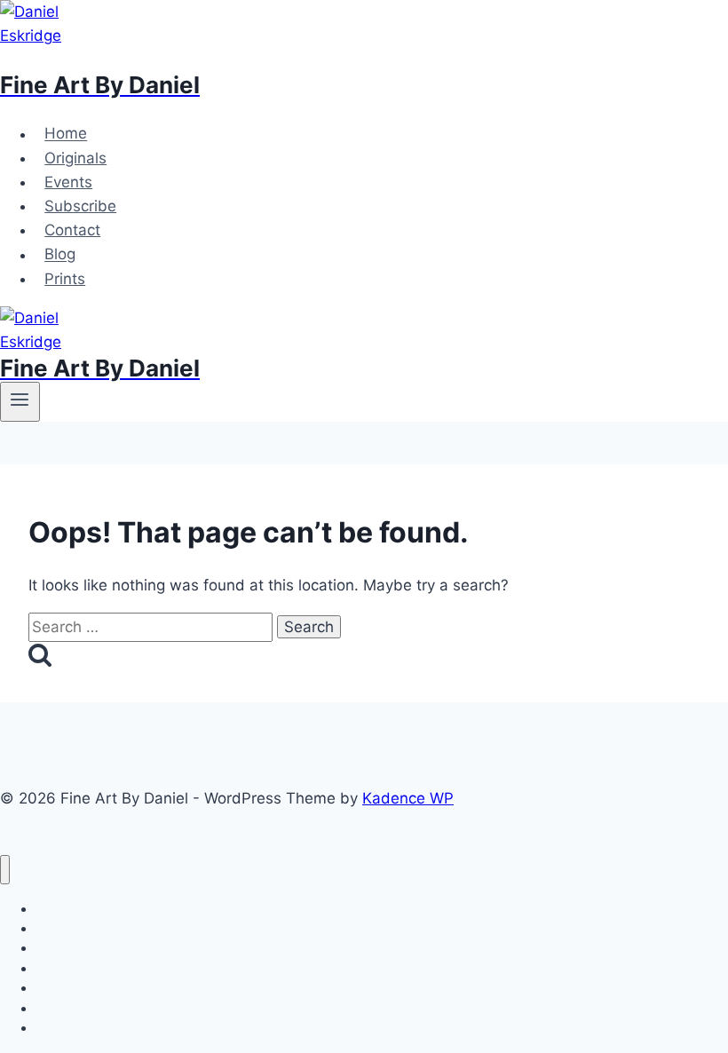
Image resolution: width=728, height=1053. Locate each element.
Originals (75, 158)
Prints (64, 279)
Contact (72, 230)
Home (65, 134)
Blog (59, 255)
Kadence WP (408, 798)
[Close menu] (5, 869)
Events (68, 182)
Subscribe (80, 206)
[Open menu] (20, 401)
